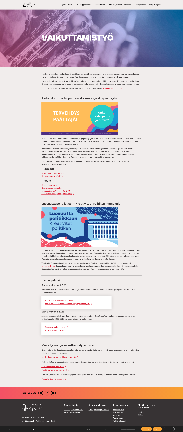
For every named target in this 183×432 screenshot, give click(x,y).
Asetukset (169, 429)
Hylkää (157, 429)
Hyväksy (146, 429)
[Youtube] (53, 393)
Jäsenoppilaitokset (84, 5)
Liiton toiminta (99, 5)
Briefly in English (154, 5)
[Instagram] (47, 393)
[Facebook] (40, 393)
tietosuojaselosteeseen (128, 429)
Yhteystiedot (141, 5)
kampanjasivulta (48, 266)
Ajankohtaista (66, 5)
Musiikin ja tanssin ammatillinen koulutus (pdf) (59, 357)
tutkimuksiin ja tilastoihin (112, 88)
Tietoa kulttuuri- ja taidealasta (53, 379)
